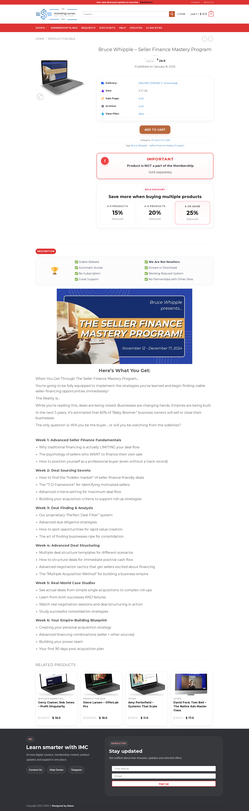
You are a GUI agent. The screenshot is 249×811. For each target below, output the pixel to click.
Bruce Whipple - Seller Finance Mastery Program (157, 145)
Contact (195, 2)
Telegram (76, 769)
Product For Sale (61, 38)
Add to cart (155, 129)
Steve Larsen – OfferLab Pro (100, 704)
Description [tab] (46, 251)
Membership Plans (64, 27)
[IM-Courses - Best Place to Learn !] (56, 14)
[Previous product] (210, 38)
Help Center (56, 769)
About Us (208, 2)
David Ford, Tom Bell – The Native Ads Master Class (190, 706)
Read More (146, 2)
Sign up (164, 783)
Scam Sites (154, 27)
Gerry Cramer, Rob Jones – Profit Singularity (56, 704)
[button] (181, 14)
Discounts (107, 27)
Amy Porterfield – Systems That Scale (142, 704)
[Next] (212, 699)
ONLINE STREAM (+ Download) (157, 83)
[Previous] (35, 699)
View (141, 113)
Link (141, 98)
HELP (122, 27)
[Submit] (172, 14)
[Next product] (204, 38)
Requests (88, 27)
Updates (136, 27)
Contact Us (35, 769)
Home (40, 38)
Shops (40, 27)
